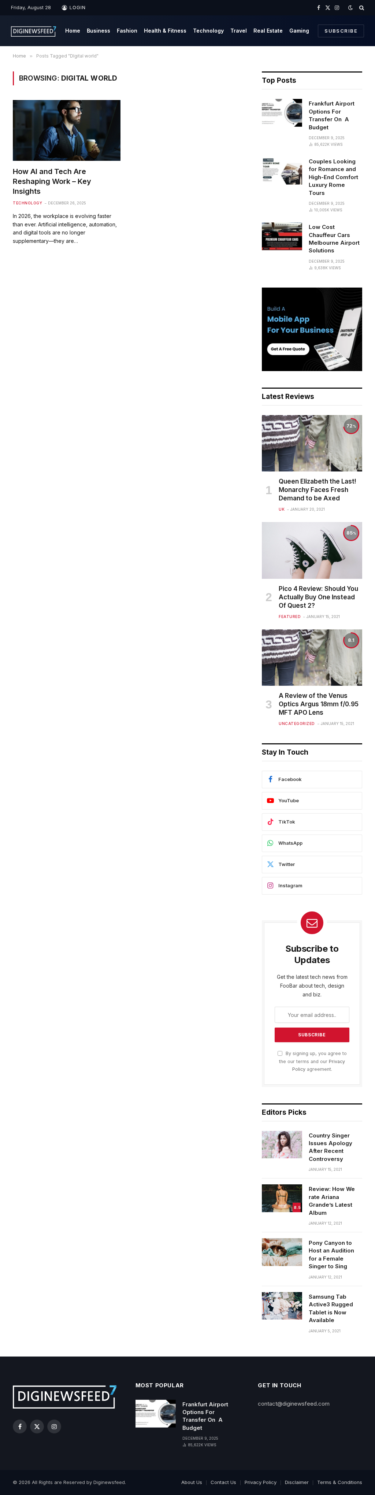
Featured (290, 616)
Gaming (299, 30)
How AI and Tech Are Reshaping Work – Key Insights (52, 181)
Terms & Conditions (339, 1482)
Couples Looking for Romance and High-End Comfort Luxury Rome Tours (333, 177)
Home (72, 30)
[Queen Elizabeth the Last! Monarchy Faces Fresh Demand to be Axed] (312, 443)
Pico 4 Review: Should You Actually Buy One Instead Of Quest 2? (318, 597)
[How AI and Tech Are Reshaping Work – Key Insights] (66, 130)
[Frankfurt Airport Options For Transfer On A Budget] (282, 113)
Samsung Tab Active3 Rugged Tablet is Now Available (331, 1308)
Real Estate (268, 30)
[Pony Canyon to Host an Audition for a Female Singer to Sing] (282, 1252)
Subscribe (340, 31)
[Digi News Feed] (33, 30)
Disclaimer (297, 1482)
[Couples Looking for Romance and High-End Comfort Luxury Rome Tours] (282, 171)
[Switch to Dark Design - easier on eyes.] (350, 7)
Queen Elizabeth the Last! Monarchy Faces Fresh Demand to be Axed (317, 490)
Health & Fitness (165, 30)
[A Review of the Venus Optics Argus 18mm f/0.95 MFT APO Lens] (312, 657)
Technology (208, 30)
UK (282, 509)
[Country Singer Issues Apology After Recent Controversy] (282, 1145)
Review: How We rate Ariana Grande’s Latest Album (332, 1200)
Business (98, 30)
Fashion (127, 30)
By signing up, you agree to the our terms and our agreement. (313, 1061)
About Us (191, 1482)
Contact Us (223, 1482)
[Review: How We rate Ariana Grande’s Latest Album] (282, 1198)
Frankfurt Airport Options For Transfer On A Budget (331, 115)
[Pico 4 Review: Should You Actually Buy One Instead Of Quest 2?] (312, 550)
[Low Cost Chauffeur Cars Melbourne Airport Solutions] (282, 236)
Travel (238, 30)
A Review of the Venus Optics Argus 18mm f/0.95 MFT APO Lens (319, 704)
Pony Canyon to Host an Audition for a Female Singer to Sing (331, 1254)
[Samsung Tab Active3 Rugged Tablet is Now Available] (282, 1306)
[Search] (361, 7)
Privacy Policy (260, 1482)
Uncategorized (297, 723)
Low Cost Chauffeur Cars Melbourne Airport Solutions (334, 238)
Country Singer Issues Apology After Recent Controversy (330, 1147)
